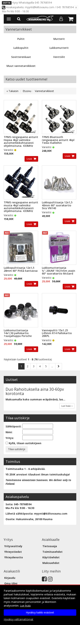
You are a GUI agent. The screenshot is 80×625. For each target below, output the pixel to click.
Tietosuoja (49, 546)
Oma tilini (10, 583)
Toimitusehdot (52, 551)
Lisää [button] (30, 158)
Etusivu (27, 91)
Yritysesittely (13, 546)
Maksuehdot (50, 563)
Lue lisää (66, 405)
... (52, 366)
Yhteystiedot (13, 551)
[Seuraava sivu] (58, 366)
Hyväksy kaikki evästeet (40, 612)
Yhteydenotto (13, 557)
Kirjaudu (9, 578)
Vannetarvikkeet (44, 91)
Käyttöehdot (51, 557)
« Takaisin (12, 91)
